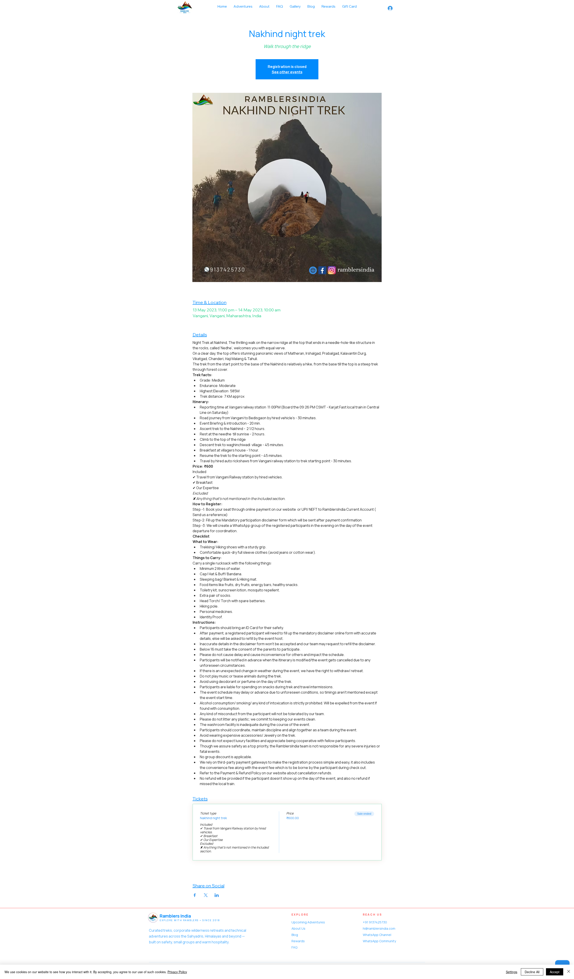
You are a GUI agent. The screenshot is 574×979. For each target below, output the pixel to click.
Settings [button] (511, 972)
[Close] (568, 971)
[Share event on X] (206, 895)
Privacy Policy (177, 972)
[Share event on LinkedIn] (217, 895)
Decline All (532, 972)
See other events (287, 71)
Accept (554, 972)
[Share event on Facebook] (195, 895)
